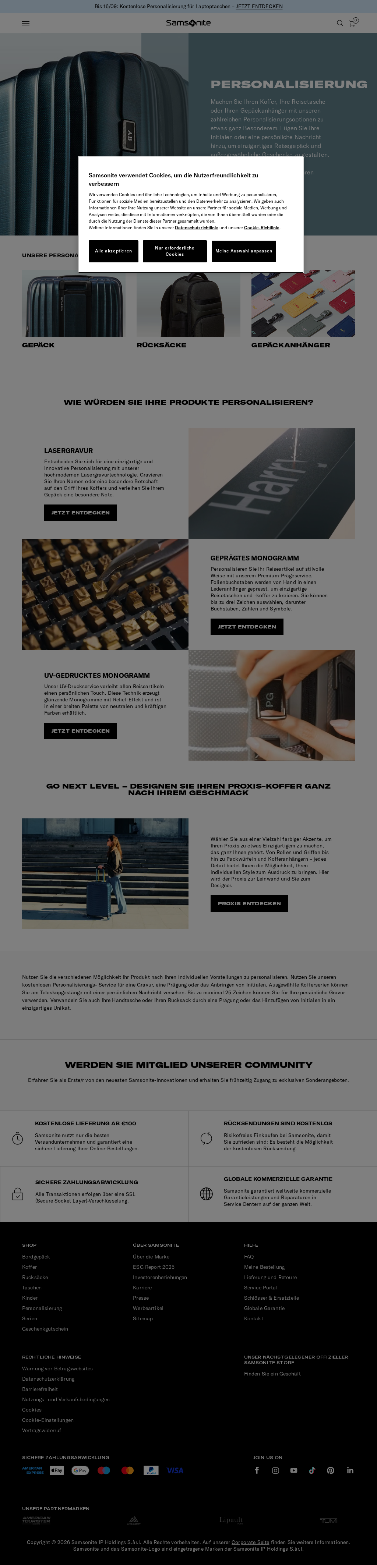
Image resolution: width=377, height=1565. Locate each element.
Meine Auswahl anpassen (243, 251)
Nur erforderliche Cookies (174, 251)
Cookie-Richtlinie (261, 227)
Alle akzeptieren (113, 251)
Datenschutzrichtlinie (196, 227)
